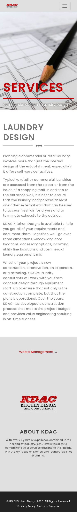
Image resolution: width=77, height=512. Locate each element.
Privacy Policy (26, 506)
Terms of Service (48, 506)
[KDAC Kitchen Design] (38, 402)
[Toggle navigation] (65, 6)
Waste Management (38, 351)
